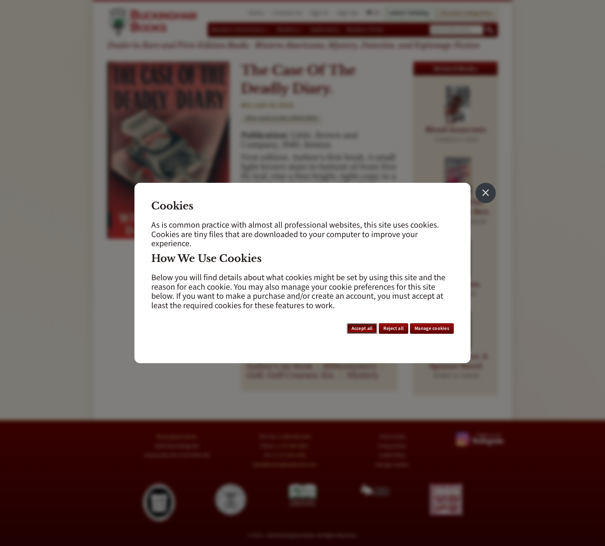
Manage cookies (432, 328)
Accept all (362, 328)
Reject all (393, 328)
